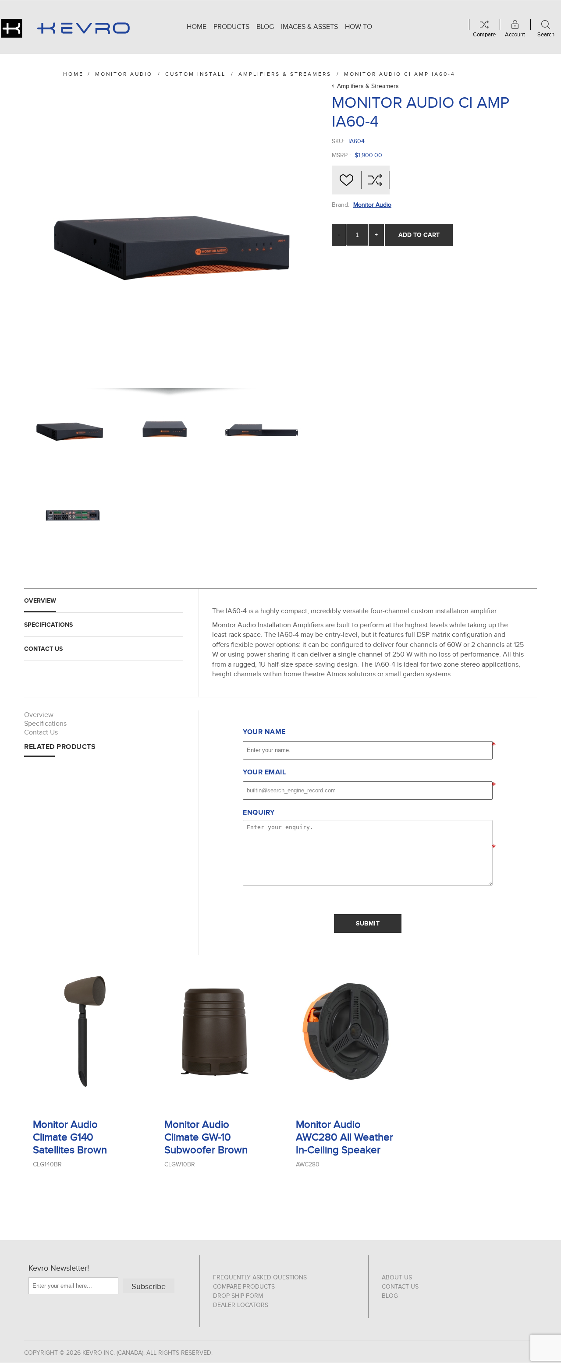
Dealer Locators (240, 1305)
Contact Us (43, 648)
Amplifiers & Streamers (368, 86)
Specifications (48, 624)
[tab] (103, 601)
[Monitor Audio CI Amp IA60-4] (70, 429)
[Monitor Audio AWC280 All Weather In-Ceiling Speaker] (346, 1031)
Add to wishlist (346, 180)
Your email (264, 772)
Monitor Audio (372, 204)
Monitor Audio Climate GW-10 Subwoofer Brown (206, 1137)
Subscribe (148, 1286)
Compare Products (244, 1286)
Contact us (400, 1286)
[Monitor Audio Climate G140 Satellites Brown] (83, 1031)
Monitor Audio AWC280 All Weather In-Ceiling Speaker (344, 1137)
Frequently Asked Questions (260, 1277)
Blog (390, 1296)
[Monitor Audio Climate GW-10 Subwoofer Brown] (215, 1031)
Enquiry (259, 812)
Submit (368, 923)
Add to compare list (375, 180)
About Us (397, 1277)
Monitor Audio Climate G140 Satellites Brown (70, 1137)
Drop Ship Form (238, 1296)
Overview (40, 600)
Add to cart (419, 234)
